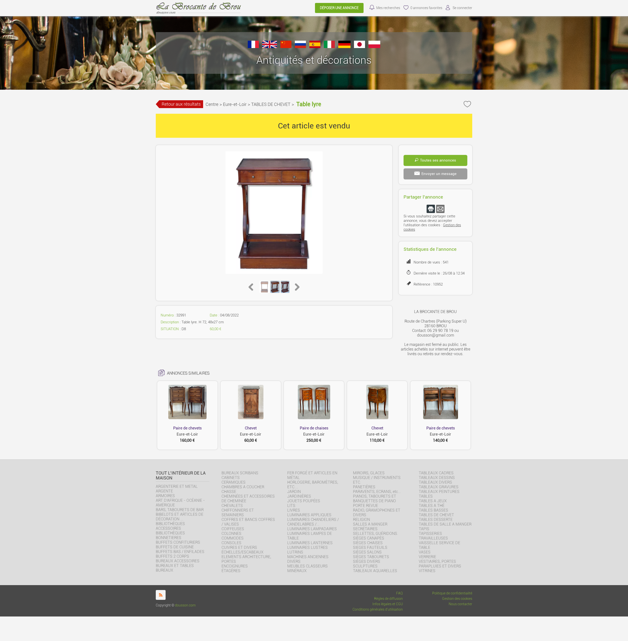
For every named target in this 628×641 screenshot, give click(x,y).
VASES (425, 552)
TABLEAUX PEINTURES (439, 491)
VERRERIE (427, 556)
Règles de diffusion (388, 599)
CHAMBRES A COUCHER (243, 487)
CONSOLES (231, 542)
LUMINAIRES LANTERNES (310, 542)
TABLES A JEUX (433, 501)
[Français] (253, 46)
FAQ (399, 593)
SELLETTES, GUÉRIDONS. (375, 533)
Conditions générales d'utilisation (378, 609)
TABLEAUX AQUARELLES (375, 570)
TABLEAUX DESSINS (437, 477)
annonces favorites (426, 8)
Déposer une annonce (339, 8)
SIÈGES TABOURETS (371, 556)
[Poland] (374, 46)
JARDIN (294, 491)
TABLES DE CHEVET (270, 104)
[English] (269, 46)
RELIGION (361, 519)
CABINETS (231, 477)
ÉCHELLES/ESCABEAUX (242, 552)
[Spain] (314, 46)
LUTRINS (295, 552)
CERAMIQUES (234, 482)
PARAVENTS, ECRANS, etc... (377, 491)
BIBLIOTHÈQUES (170, 533)
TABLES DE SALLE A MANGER (445, 524)
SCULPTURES (365, 566)
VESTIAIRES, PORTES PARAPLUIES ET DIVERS (440, 563)
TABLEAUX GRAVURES (438, 487)
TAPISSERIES (430, 533)
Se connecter (462, 8)
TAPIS (424, 529)
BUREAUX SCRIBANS (240, 473)
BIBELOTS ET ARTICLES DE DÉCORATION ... (179, 516)
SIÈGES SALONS (367, 552)
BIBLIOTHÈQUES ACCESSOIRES (170, 526)
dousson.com (185, 605)
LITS (291, 505)
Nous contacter (460, 604)
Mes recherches (388, 8)
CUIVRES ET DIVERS (239, 547)
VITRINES (427, 570)
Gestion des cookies (457, 599)
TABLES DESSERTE (436, 519)
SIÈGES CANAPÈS (368, 538)
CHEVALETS (232, 505)
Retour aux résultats (181, 104)
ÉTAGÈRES (231, 570)
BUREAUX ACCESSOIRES (177, 561)
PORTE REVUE (365, 505)
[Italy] (329, 46)
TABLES (426, 496)
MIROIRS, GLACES (369, 473)
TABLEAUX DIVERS (435, 482)
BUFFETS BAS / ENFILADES (180, 551)
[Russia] (300, 46)
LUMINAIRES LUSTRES (307, 547)
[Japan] (359, 46)
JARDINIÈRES (299, 496)
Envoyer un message (439, 174)
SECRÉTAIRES (365, 529)
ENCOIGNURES (235, 566)
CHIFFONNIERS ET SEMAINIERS (238, 512)
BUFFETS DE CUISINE (175, 547)
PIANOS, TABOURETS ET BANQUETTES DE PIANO (374, 498)
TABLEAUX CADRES (436, 473)
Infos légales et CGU (387, 604)
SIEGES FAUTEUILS (370, 547)
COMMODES (233, 538)
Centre (212, 104)
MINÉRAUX (297, 570)
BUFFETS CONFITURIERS (178, 542)
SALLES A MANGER (370, 524)
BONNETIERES (168, 537)
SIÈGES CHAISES (368, 542)
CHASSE (229, 491)
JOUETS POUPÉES (303, 501)
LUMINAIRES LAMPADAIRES (312, 529)
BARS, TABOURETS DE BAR (180, 509)
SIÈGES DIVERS (366, 561)
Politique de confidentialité (452, 593)
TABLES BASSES (433, 510)
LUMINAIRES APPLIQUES (309, 515)
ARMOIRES (165, 495)
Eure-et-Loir (235, 104)
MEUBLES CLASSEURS (307, 566)
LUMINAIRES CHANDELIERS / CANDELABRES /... (313, 522)
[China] (285, 46)
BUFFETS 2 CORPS (172, 556)
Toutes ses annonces (438, 160)
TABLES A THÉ (432, 505)
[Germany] (344, 46)
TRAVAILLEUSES (433, 538)
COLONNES (231, 533)
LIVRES (293, 510)
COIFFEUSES (233, 529)
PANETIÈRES (364, 487)
